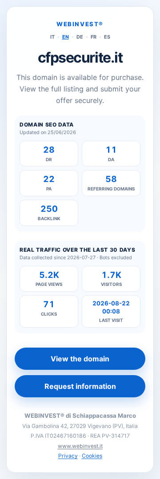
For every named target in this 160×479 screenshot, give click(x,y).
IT (52, 37)
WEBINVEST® (80, 24)
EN (65, 37)
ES (107, 37)
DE (79, 37)
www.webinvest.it (80, 446)
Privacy (68, 455)
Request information (80, 386)
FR (93, 37)
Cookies (92, 455)
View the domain (80, 358)
